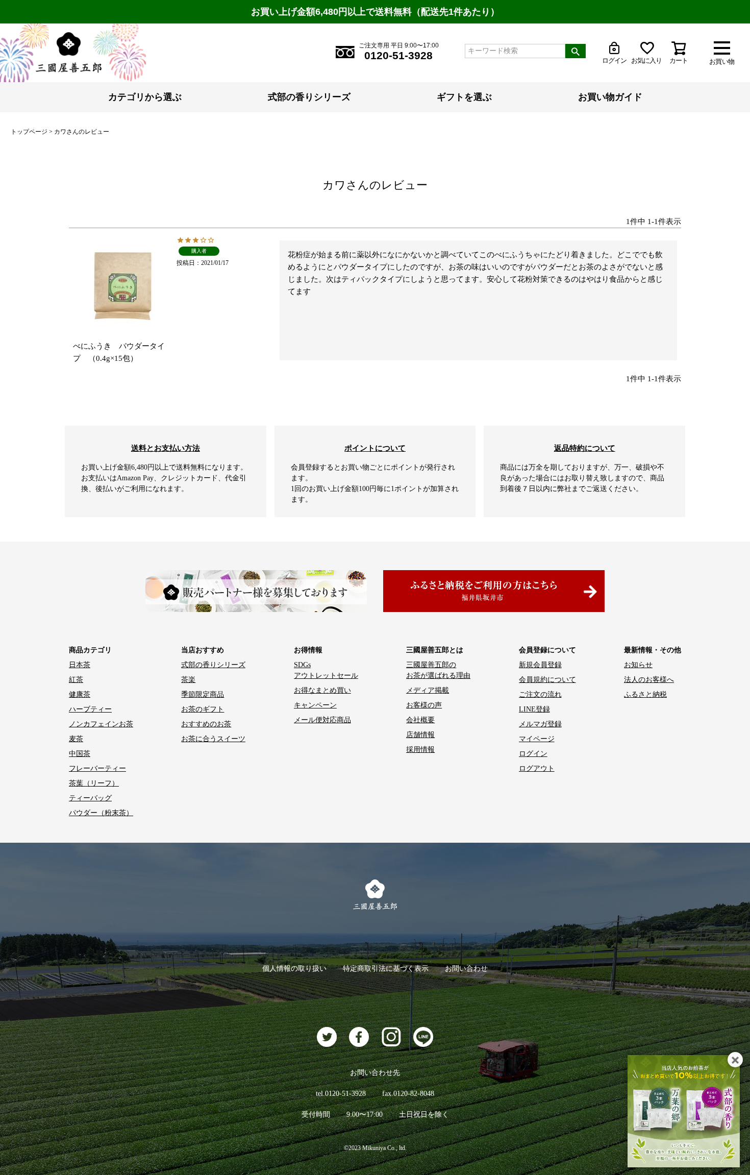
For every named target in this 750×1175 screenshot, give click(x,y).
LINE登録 (534, 709)
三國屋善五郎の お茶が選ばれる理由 (438, 670)
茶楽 (188, 679)
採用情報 (420, 749)
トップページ (29, 131)
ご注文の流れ (540, 694)
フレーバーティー (97, 768)
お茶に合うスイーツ (213, 739)
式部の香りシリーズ (309, 97)
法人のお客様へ (649, 679)
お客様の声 (424, 705)
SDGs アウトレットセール (326, 670)
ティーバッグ (90, 798)
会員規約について (547, 679)
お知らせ (638, 665)
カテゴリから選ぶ (145, 97)
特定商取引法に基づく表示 (386, 968)
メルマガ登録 (540, 724)
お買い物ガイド (610, 97)
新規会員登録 (540, 665)
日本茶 (79, 665)
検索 (575, 51)
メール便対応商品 (322, 720)
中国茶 (79, 753)
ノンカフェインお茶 (101, 724)
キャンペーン (315, 705)
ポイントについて (375, 448)
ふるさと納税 (645, 694)
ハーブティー (90, 709)
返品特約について (584, 448)
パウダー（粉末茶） (101, 813)
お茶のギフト (202, 709)
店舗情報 (420, 735)
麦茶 (76, 739)
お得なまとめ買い (322, 690)
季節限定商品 (202, 694)
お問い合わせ (466, 968)
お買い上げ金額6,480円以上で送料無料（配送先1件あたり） (375, 12)
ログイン (533, 753)
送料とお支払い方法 (165, 448)
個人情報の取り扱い (294, 968)
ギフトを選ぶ (464, 97)
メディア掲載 (427, 690)
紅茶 (76, 679)
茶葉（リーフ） (94, 783)
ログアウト (537, 768)
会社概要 (420, 720)
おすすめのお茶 (206, 724)
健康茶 (79, 694)
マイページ (537, 739)
